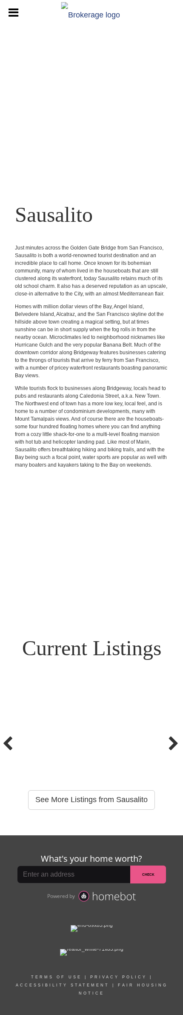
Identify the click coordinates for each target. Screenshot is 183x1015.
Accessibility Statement (62, 985)
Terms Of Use (56, 977)
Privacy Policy (118, 977)
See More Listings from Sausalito (91, 799)
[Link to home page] (92, 13)
